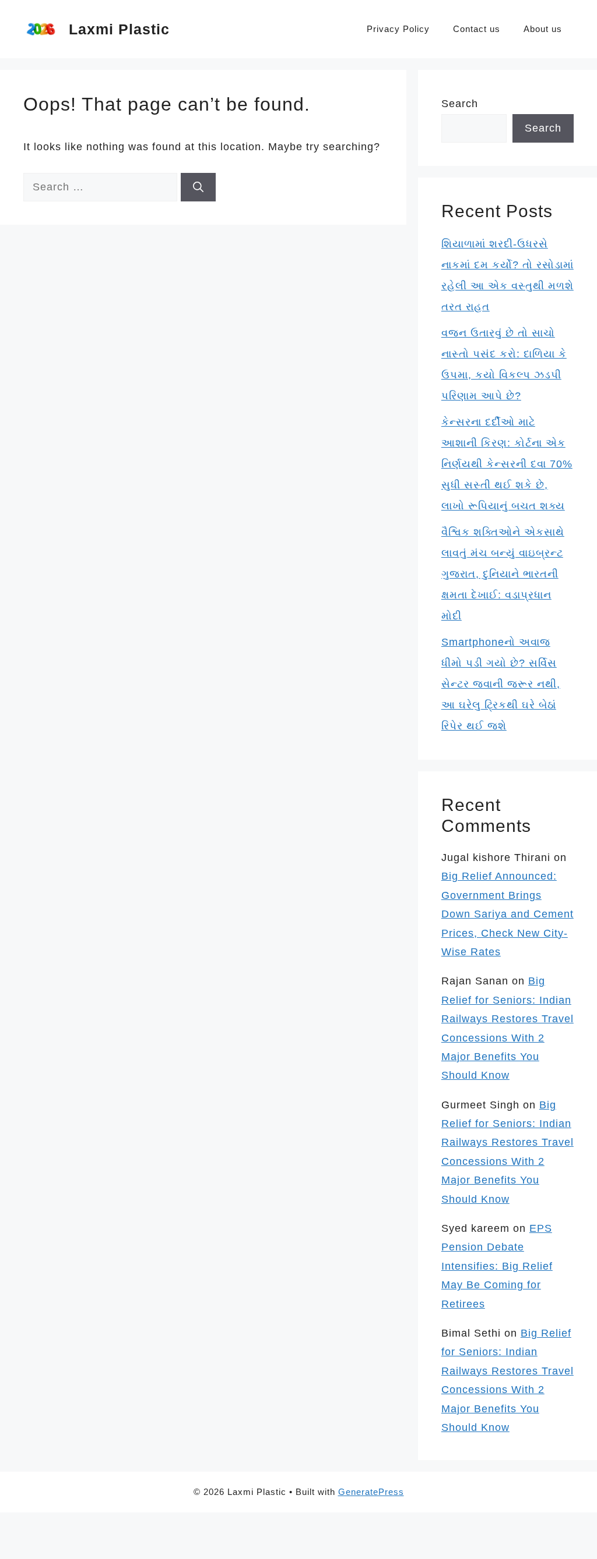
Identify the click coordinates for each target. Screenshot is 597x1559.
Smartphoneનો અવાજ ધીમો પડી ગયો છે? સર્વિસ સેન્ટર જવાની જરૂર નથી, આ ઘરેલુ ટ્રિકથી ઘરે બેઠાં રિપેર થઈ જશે (500, 684)
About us (543, 29)
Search (459, 103)
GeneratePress (371, 1492)
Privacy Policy (398, 29)
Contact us (476, 29)
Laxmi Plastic (119, 29)
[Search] (198, 187)
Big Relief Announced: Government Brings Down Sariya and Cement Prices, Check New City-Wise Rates (507, 914)
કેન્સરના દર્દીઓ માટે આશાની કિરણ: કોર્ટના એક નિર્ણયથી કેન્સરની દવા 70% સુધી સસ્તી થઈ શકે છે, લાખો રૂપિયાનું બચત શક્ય (507, 464)
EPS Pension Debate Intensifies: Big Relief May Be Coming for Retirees (497, 1266)
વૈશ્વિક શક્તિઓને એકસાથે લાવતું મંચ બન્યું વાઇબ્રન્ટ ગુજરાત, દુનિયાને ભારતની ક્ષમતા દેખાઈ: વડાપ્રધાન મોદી (502, 574)
